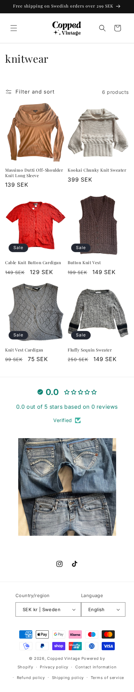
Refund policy (31, 677)
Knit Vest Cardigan (24, 350)
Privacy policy (54, 667)
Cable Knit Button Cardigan (33, 262)
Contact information (95, 667)
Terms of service (107, 677)
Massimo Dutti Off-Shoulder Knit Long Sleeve (34, 173)
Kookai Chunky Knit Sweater (97, 170)
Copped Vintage (63, 658)
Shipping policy (68, 677)
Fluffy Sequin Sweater (90, 350)
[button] (13, 28)
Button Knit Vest (84, 262)
